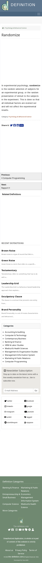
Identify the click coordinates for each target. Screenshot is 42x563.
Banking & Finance (13, 342)
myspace (29, 422)
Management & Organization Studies (21, 351)
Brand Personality (20, 313)
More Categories (10, 510)
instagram (10, 412)
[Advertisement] (21, 61)
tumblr (9, 417)
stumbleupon (12, 422)
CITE (21, 125)
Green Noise (19, 262)
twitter (9, 401)
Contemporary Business (15, 338)
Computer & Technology (15, 335)
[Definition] (5, 5)
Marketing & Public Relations (17, 358)
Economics (26, 494)
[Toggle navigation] (38, 14)
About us (9, 550)
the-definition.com (15, 557)
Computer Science (11, 504)
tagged (29, 417)
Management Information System (20, 355)
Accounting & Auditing (15, 332)
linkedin (9, 406)
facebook (30, 401)
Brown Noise (18, 252)
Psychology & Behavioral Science (16, 28)
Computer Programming (16, 361)
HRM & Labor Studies (14, 345)
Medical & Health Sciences (16, 348)
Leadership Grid (21, 286)
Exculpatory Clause (19, 299)
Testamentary (20, 273)
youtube (30, 412)
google (29, 406)
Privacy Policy (21, 550)
